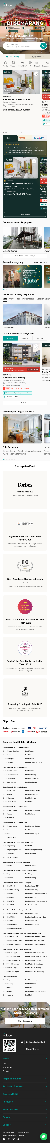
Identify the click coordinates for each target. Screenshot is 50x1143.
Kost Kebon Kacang (32, 778)
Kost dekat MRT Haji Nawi (35, 940)
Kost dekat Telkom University (14, 913)
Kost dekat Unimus (10, 925)
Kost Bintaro (30, 755)
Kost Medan (7, 991)
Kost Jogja (7, 980)
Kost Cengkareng (32, 794)
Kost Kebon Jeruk (9, 802)
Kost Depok (29, 874)
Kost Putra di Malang (33, 968)
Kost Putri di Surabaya (11, 956)
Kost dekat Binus (31, 913)
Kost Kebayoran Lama (33, 762)
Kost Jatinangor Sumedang (36, 991)
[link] (32, 1042)
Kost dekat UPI (8, 905)
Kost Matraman (8, 818)
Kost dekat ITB (8, 901)
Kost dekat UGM (9, 886)
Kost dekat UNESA (32, 886)
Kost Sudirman (31, 782)
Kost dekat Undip (31, 890)
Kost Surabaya (31, 984)
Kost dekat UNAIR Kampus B (36, 893)
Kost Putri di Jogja (10, 953)
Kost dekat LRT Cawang (12, 944)
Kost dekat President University (14, 928)
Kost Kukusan (8, 878)
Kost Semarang (31, 980)
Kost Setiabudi (8, 755)
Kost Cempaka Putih (10, 774)
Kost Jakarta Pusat (10, 771)
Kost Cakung (30, 814)
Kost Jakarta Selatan (11, 751)
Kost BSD (28, 846)
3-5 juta (25, 338)
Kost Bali (28, 995)
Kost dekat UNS (31, 905)
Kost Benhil (29, 771)
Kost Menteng (30, 774)
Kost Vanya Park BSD (11, 857)
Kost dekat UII (8, 921)
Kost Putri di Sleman (33, 960)
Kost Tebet (29, 751)
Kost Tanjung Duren (32, 790)
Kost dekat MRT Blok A (11, 937)
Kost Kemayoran (9, 778)
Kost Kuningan (8, 759)
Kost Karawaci (8, 853)
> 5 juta (40, 338)
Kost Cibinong (30, 878)
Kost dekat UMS (9, 917)
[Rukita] (10, 138)
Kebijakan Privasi (23, 1132)
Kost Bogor (7, 874)
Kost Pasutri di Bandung (34, 971)
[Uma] (25, 138)
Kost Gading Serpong (33, 850)
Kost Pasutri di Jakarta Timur (14, 960)
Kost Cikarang (30, 865)
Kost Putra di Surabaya (34, 964)
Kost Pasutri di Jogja (11, 971)
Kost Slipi (28, 802)
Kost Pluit (29, 830)
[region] (25, 239)
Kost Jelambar (31, 798)
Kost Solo (29, 987)
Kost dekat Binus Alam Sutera (36, 917)
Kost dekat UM (8, 897)
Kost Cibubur (7, 814)
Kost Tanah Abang (9, 782)
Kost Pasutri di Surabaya (34, 953)
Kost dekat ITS (30, 897)
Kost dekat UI (8, 893)
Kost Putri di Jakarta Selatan (36, 956)
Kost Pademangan (32, 834)
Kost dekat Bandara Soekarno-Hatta (36, 937)
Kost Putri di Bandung (11, 964)
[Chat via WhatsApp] (43, 1136)
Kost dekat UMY (31, 921)
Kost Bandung (8, 984)
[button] (36, 52)
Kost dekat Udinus (32, 925)
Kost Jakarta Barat (10, 790)
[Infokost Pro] (39, 138)
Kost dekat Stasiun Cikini (12, 940)
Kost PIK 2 (6, 834)
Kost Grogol (7, 794)
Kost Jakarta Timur (10, 810)
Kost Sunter (7, 830)
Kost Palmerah (8, 798)
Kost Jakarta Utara (10, 826)
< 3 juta (10, 338)
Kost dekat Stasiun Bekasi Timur (36, 944)
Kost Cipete (29, 759)
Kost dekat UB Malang (11, 890)
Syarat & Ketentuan (9, 1132)
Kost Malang (7, 987)
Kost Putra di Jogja (10, 968)
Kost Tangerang (9, 846)
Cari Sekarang (25, 1021)
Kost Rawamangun (32, 810)
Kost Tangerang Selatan (12, 850)
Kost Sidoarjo (8, 995)
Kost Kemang (8, 762)
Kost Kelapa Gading (32, 826)
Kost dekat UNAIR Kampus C (36, 901)
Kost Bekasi (7, 865)
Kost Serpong (30, 853)
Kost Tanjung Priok (10, 837)
